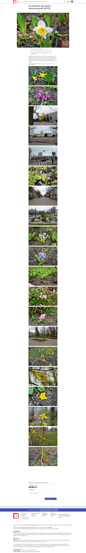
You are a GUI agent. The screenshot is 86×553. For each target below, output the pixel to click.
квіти (36, 485)
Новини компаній (54, 514)
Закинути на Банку (43, 478)
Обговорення (31, 1)
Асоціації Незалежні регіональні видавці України (28, 527)
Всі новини (25, 1)
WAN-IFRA (50, 527)
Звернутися (33, 515)
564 (42, 10)
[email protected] (16, 550)
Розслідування (37, 1)
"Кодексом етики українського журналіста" (32, 524)
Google (47, 482)
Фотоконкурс (43, 1)
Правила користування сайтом (64, 514)
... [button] (47, 1)
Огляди (52, 515)
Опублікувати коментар (51, 498)
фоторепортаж (31, 485)
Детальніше (23, 515)
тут (13, 526)
